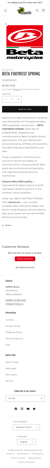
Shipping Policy (14, 332)
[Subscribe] (41, 398)
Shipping (17, 89)
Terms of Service (14, 338)
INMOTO (18, 450)
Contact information (26, 462)
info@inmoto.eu (14, 303)
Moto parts (11, 374)
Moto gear (11, 368)
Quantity (6, 94)
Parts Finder (12, 362)
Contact (10, 320)
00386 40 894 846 (16, 300)
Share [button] (8, 225)
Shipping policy (34, 458)
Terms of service (18, 458)
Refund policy (23, 454)
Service (9, 381)
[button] (5, 10)
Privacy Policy (13, 326)
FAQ (8, 345)
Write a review (25, 258)
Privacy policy (37, 454)
